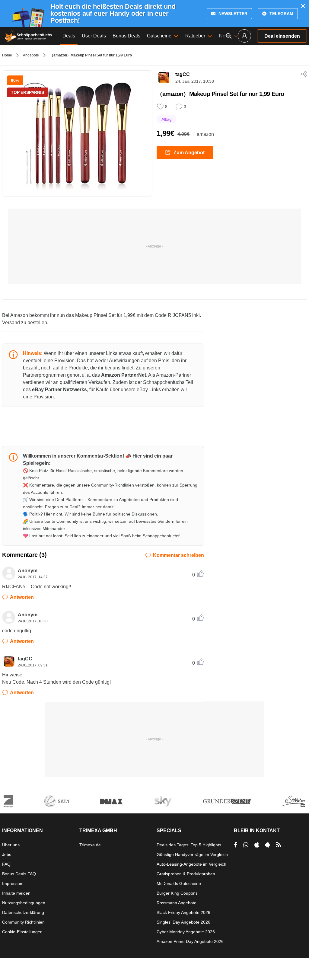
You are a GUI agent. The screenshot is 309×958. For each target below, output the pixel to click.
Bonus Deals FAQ (19, 873)
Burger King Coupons (177, 893)
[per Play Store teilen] (267, 845)
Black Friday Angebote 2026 (183, 912)
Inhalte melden (16, 893)
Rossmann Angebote (176, 902)
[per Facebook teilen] (235, 845)
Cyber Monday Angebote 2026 (186, 931)
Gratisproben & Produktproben (186, 873)
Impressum (13, 883)
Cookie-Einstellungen (22, 931)
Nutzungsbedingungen (23, 902)
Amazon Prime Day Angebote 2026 (190, 941)
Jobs (6, 854)
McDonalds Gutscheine (179, 883)
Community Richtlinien (23, 922)
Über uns (11, 844)
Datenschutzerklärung (23, 912)
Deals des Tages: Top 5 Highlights (189, 844)
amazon (205, 134)
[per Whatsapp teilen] (245, 845)
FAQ (6, 864)
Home (7, 55)
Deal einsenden (282, 36)
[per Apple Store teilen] (256, 845)
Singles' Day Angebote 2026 (183, 922)
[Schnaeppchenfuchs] (28, 36)
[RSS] (278, 845)
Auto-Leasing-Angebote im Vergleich (191, 864)
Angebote (31, 55)
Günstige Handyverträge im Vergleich (192, 854)
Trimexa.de (90, 844)
